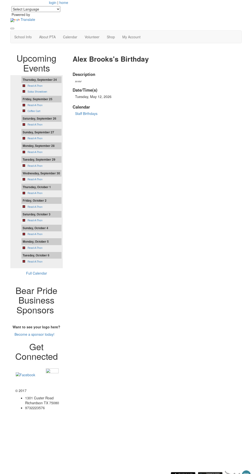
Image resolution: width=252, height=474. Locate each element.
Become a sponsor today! (34, 334)
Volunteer (92, 36)
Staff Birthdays (86, 113)
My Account (131, 36)
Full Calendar (36, 273)
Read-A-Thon (35, 85)
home (63, 2)
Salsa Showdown (37, 91)
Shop (111, 36)
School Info (23, 36)
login (52, 2)
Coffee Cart (34, 111)
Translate (28, 19)
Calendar (70, 36)
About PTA (47, 36)
